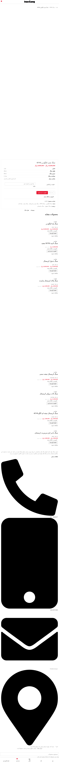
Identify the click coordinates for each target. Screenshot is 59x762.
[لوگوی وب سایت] (29, 1)
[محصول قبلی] (5, 7)
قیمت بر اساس (50, 184)
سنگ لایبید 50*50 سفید (49, 243)
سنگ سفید (25, 203)
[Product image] (53, 219)
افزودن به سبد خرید (42, 192)
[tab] (32, 210)
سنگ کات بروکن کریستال (49, 394)
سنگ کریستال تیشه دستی (48, 374)
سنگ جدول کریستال (50, 261)
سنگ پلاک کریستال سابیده (48, 281)
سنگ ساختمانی (40, 206)
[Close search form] (58, 751)
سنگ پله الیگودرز (52, 224)
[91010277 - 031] (29, 515)
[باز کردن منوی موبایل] (57, 1)
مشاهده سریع (55, 236)
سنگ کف (20, 203)
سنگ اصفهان (48, 206)
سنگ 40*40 (52, 7)
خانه (57, 7)
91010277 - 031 (54, 517)
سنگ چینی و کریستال (34, 203)
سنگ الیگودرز (49, 203)
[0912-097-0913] (29, 608)
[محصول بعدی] (2, 7)
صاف (34, 186)
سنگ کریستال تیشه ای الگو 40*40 (46, 413)
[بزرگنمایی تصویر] (55, 748)
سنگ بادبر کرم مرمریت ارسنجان (46, 433)
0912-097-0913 (54, 610)
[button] (52, 251)
